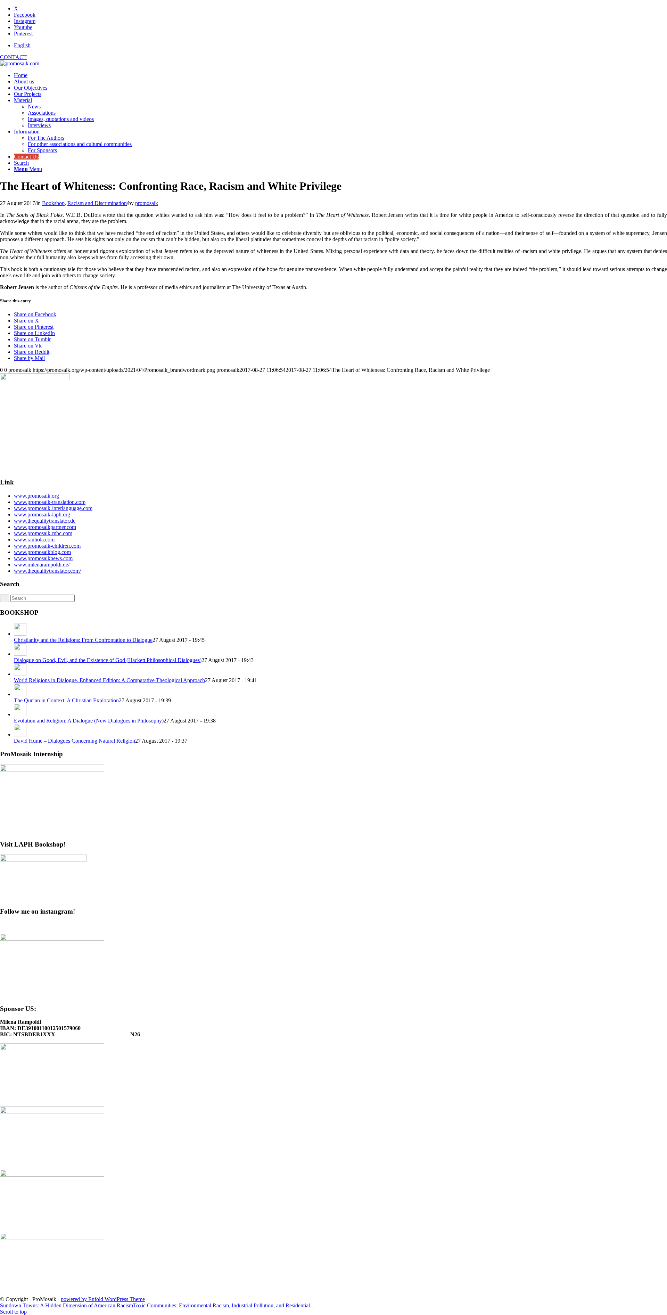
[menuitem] (340, 45)
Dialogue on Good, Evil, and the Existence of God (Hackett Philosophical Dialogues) (107, 660)
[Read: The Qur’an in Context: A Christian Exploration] (20, 694)
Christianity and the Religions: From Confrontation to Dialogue (83, 640)
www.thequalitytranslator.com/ (47, 571)
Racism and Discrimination (97, 203)
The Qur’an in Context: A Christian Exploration (66, 700)
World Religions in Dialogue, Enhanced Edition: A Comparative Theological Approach (109, 680)
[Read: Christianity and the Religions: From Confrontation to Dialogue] (20, 634)
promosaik (146, 203)
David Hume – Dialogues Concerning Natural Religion (74, 741)
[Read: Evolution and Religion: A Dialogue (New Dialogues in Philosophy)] (20, 714)
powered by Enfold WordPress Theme (103, 1299)
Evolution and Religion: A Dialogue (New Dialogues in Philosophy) (89, 721)
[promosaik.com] (19, 63)
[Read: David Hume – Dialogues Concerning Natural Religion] (20, 734)
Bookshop (53, 203)
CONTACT (13, 57)
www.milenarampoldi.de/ (41, 564)
